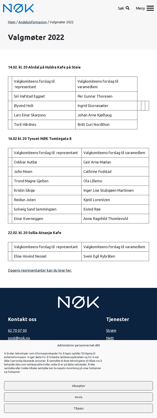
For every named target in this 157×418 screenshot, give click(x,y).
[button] (124, 8)
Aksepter (78, 386)
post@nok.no (19, 338)
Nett (110, 338)
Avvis (78, 397)
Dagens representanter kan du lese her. (40, 270)
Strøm (111, 330)
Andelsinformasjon (32, 22)
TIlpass (79, 408)
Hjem (12, 22)
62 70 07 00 (17, 330)
